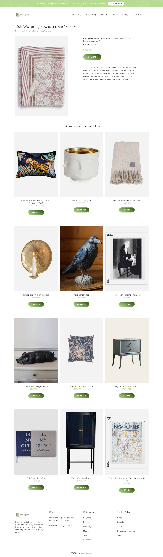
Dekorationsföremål (91, 41)
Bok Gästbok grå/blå (36, 478)
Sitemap (120, 535)
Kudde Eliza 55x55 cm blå (81, 386)
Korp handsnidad (81, 295)
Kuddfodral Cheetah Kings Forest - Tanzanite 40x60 (36, 201)
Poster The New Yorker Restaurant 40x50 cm (127, 479)
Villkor (119, 526)
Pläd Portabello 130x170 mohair (126, 200)
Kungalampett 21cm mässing (36, 295)
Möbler (104, 14)
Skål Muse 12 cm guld (81, 200)
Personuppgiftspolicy (126, 531)
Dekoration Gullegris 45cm (36, 386)
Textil (114, 14)
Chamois (122, 38)
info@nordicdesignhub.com (60, 525)
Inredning (91, 14)
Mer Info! (92, 57)
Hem (17, 31)
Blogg (125, 14)
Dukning (86, 522)
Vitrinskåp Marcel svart (81, 478)
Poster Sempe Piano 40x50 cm (126, 295)
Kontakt (120, 522)
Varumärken (139, 14)
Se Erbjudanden (116, 4)
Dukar (129, 38)
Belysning (76, 14)
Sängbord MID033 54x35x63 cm (126, 386)
